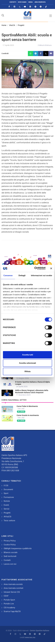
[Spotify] (35, 6)
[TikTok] (45, 6)
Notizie (7, 501)
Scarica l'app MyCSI (12, 611)
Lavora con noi (10, 564)
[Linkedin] (30, 6)
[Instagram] (14, 6)
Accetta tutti (27, 355)
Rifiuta (27, 371)
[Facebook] (9, 6)
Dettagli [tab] (22, 275)
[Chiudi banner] (51, 268)
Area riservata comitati (13, 588)
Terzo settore (9, 520)
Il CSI (6, 485)
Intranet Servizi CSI (12, 592)
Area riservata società (13, 584)
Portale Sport (9, 600)
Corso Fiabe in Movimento (27, 406)
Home (4, 25)
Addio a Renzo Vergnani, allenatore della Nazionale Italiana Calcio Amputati (31, 391)
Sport (6, 493)
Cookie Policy (10, 544)
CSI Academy (9, 607)
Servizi (6, 509)
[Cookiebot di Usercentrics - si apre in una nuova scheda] (35, 268)
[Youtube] (25, 6)
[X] (19, 6)
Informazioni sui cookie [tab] (41, 275)
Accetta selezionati (27, 363)
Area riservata (40, 2)
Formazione (9, 497)
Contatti (12, 2)
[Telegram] (40, 6)
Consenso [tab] (8, 275)
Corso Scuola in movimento (28, 415)
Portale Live (9, 603)
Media (30, 2)
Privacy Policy (10, 541)
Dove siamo (22, 2)
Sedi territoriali (10, 556)
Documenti (8, 489)
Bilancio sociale (10, 552)
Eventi (6, 505)
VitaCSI (12, 25)
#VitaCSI (7, 516)
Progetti (21, 25)
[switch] (48, 327)
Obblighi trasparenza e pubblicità (17, 548)
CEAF (6, 596)
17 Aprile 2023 (8, 45)
